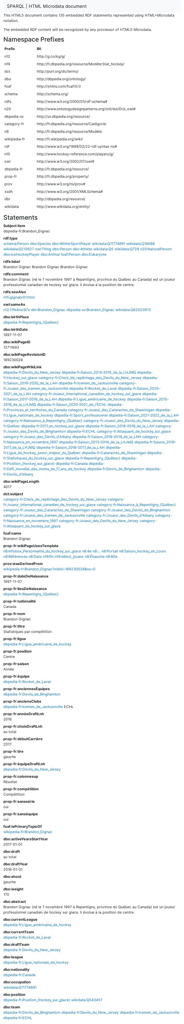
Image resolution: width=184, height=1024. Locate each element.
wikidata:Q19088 (140, 243)
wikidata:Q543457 (86, 1000)
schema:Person (16, 243)
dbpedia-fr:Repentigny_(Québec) (31, 322)
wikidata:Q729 (127, 249)
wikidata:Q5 (103, 249)
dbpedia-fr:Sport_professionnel (81, 415)
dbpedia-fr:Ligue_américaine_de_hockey (92, 399)
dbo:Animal (50, 254)
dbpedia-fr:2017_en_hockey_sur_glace (52, 426)
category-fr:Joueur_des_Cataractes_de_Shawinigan (111, 410)
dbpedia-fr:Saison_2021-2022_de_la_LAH (144, 415)
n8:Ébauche (95, 556)
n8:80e (111, 556)
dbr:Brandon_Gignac (48, 310)
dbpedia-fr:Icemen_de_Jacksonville (88, 383)
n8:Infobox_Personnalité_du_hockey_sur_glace (42, 551)
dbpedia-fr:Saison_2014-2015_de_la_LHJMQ (99, 372)
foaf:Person (70, 254)
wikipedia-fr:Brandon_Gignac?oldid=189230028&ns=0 (49, 569)
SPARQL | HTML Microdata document (47, 6)
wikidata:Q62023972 (133, 310)
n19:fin (48, 556)
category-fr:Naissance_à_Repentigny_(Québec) (42, 420)
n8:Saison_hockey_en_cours (142, 551)
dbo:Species (40, 243)
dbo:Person (62, 249)
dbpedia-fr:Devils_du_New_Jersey (32, 372)
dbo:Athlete (82, 249)
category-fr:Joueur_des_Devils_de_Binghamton (130, 510)
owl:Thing (43, 249)
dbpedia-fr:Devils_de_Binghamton (115, 469)
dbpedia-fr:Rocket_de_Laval (93, 388)
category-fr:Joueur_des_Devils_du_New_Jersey (123, 420)
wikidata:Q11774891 (108, 243)
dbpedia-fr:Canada (72, 463)
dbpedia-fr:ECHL (81, 431)
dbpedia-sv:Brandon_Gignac (90, 310)
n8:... (97, 551)
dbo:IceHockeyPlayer (21, 254)
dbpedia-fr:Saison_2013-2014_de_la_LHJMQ (96, 442)
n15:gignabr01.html (19, 297)
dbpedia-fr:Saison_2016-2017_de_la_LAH (70, 447)
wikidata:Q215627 (18, 249)
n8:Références (15, 556)
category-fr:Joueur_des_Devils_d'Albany (37, 436)
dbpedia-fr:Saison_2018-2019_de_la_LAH (119, 426)
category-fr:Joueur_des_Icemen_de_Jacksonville (44, 515)
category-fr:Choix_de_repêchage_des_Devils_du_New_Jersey (90, 377)
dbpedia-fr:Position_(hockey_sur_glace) (36, 1000)
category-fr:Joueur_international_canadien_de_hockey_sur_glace (86, 394)
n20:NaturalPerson (156, 249)
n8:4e (87, 551)
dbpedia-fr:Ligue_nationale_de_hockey (36, 962)
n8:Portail (110, 551)
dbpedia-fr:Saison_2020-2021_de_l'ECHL (71, 404)
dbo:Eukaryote (93, 254)
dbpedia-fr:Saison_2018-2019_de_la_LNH (106, 436)
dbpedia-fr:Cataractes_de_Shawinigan (114, 453)
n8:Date (35, 556)
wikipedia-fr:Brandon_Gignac (27, 832)
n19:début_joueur (69, 556)
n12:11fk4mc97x (16, 310)
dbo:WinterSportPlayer (71, 243)
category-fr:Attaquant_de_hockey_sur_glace (134, 431)
